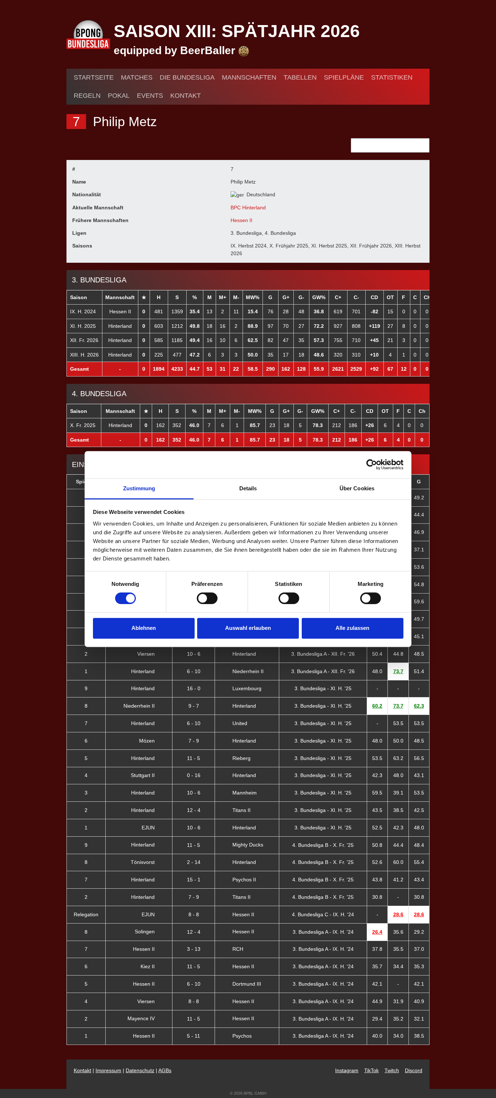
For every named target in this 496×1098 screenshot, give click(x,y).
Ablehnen (143, 628)
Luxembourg (246, 688)
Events (150, 95)
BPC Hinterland (248, 207)
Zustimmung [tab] (139, 488)
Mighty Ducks (247, 845)
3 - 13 (193, 949)
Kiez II (148, 966)
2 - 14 (193, 862)
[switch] (207, 598)
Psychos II (244, 879)
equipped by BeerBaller (176, 50)
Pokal (119, 95)
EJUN (149, 827)
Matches (137, 77)
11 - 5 (193, 758)
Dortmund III (246, 984)
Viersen (146, 654)
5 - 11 (193, 1036)
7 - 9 (193, 741)
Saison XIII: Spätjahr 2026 (237, 31)
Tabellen (300, 77)
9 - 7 (193, 706)
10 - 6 (193, 654)
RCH (237, 949)
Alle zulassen (352, 628)
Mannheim (244, 793)
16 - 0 (193, 688)
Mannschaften (249, 77)
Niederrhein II (248, 671)
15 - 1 (193, 879)
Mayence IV (141, 1018)
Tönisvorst (143, 862)
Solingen (145, 931)
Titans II (241, 810)
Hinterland (120, 326)
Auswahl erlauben (248, 628)
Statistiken (391, 77)
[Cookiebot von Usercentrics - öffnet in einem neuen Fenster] (371, 464)
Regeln (87, 95)
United (239, 723)
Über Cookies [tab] (357, 488)
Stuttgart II (143, 775)
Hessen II (241, 220)
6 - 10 (193, 671)
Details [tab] (248, 488)
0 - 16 (193, 775)
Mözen (147, 741)
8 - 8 (193, 914)
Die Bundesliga (187, 77)
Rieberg (241, 758)
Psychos (242, 1036)
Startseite (94, 77)
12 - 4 (193, 810)
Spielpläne (344, 77)
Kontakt (185, 95)
